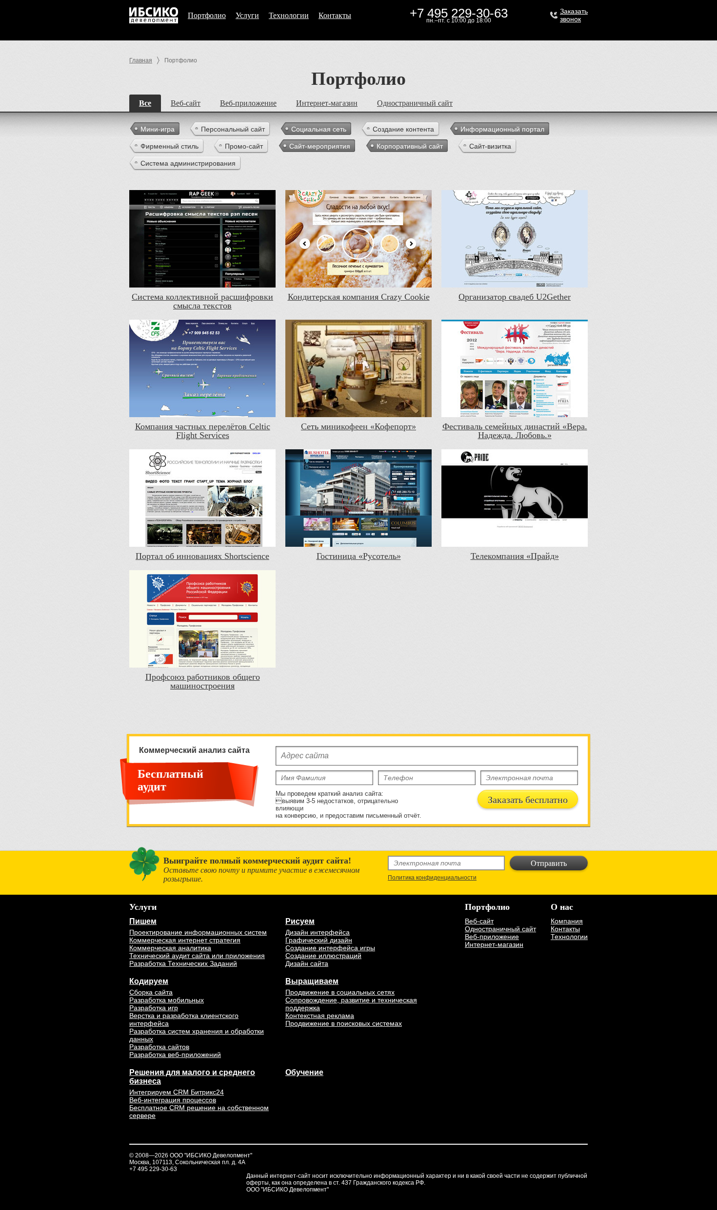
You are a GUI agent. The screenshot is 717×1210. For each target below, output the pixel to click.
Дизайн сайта (306, 963)
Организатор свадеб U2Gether (514, 297)
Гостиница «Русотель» (359, 556)
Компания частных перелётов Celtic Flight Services (202, 431)
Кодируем (148, 981)
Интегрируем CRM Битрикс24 (176, 1092)
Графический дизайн (318, 940)
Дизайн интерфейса (317, 932)
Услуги (247, 15)
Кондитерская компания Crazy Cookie (359, 297)
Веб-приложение (248, 103)
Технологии (289, 15)
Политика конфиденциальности (432, 877)
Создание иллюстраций (323, 956)
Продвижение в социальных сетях (340, 992)
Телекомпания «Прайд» (515, 556)
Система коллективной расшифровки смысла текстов (202, 301)
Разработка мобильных (166, 1000)
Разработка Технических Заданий (183, 963)
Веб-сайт (185, 103)
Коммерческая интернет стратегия (184, 940)
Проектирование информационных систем (198, 932)
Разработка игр (153, 1008)
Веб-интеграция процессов (172, 1100)
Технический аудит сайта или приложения (197, 956)
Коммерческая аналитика (170, 948)
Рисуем (300, 921)
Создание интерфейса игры (330, 948)
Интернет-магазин (327, 103)
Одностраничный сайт (415, 103)
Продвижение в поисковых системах (343, 1023)
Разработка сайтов (159, 1047)
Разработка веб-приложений (175, 1054)
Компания (567, 921)
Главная (140, 60)
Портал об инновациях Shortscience (202, 556)
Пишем (143, 921)
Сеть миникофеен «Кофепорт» (358, 426)
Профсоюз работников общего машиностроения (202, 681)
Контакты (335, 15)
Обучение (304, 1072)
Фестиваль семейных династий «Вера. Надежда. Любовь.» (514, 431)
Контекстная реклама (319, 1015)
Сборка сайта (151, 992)
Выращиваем (312, 981)
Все (145, 103)
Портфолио (207, 15)
